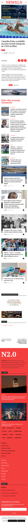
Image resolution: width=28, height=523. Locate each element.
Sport (3, 50)
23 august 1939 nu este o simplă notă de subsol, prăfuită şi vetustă (17, 139)
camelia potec (16, 85)
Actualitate (12, 107)
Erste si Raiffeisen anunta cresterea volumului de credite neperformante (22, 341)
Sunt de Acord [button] (21, 520)
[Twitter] (22, 60)
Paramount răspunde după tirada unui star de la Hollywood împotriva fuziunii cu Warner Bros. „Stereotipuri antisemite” (13, 398)
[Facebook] (19, 60)
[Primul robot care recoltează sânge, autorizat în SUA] (5, 160)
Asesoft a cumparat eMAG (6, 340)
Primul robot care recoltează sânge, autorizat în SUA (15, 161)
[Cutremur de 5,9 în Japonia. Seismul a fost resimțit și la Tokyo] (14, 412)
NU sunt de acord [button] (12, 520)
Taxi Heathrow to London (7, 325)
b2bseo (5, 258)
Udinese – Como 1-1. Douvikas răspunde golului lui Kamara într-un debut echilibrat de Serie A (17, 150)
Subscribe (14, 513)
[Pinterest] (25, 60)
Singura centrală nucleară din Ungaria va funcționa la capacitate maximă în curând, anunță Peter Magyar (18, 112)
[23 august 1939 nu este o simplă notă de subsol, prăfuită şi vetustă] (5, 138)
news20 (5, 185)
